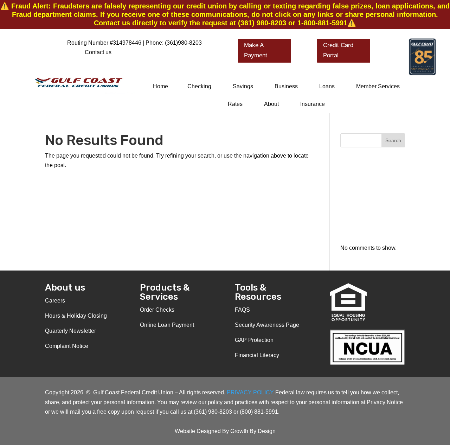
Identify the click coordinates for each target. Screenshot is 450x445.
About (271, 104)
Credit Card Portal (338, 50)
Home (160, 86)
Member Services (378, 86)
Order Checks (157, 310)
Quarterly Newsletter (70, 331)
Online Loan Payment (167, 325)
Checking (199, 86)
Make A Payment (255, 50)
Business (286, 86)
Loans (327, 86)
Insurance (312, 104)
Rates (235, 104)
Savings (243, 86)
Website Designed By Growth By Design (225, 431)
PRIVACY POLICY (251, 392)
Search (393, 140)
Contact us (98, 52)
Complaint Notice (66, 346)
